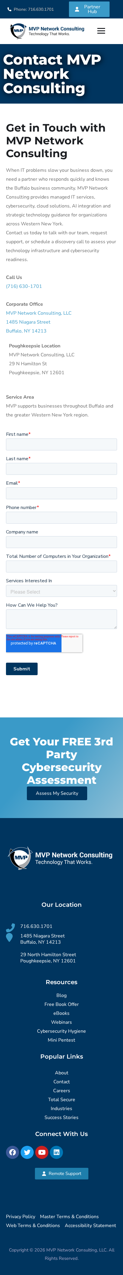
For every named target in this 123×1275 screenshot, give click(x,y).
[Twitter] (27, 1152)
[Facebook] (12, 1152)
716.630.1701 (36, 926)
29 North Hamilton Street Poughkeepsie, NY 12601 (48, 957)
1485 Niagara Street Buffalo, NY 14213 (42, 939)
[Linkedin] (56, 1152)
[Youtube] (41, 1152)
